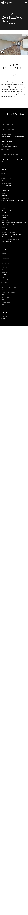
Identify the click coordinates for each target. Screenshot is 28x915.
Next (8, 57)
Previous (3, 57)
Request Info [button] (14, 102)
